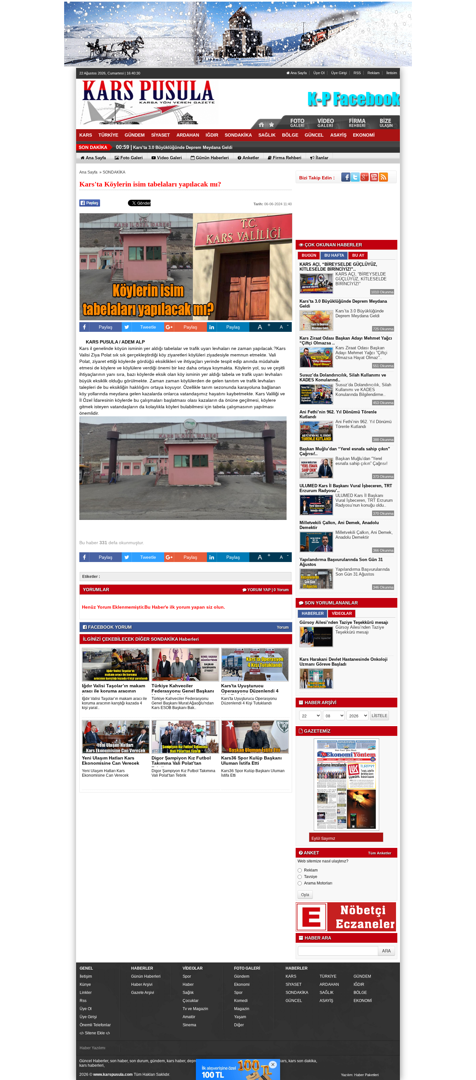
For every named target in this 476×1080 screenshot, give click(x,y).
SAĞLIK (327, 992)
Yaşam (240, 1017)
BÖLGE (360, 992)
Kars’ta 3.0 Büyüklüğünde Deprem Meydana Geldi (182, 147)
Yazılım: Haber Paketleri (360, 1075)
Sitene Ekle (95, 1033)
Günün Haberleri (146, 976)
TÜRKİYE (328, 976)
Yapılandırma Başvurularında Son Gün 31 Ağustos (362, 572)
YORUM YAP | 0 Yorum (267, 590)
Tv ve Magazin (195, 1009)
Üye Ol (318, 73)
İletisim (391, 73)
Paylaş (105, 327)
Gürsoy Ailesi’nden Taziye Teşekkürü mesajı (344, 622)
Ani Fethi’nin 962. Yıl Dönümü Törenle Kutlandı (363, 424)
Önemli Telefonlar (95, 1025)
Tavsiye (310, 876)
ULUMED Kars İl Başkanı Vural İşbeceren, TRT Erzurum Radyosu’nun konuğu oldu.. (364, 500)
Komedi (241, 1000)
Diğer (239, 1025)
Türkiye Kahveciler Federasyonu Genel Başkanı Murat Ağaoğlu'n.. (183, 691)
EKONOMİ (363, 1000)
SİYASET (293, 984)
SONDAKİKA (114, 172)
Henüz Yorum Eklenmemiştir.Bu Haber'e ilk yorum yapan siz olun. (153, 607)
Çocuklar (190, 1000)
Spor (187, 976)
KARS (291, 976)
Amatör (189, 1017)
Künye (85, 984)
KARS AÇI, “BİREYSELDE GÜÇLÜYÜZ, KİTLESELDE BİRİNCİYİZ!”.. (338, 267)
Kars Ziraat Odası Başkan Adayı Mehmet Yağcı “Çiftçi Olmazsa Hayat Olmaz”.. (361, 352)
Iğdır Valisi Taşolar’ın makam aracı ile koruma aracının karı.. (113, 691)
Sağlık (188, 992)
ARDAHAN (329, 984)
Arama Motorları (318, 883)
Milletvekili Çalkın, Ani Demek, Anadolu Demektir (364, 535)
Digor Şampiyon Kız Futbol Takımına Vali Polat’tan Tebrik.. (181, 763)
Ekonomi (242, 984)
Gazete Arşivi (142, 992)
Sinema (189, 1025)
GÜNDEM (362, 976)
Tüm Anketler (379, 853)
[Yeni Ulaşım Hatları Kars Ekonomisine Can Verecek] (117, 736)
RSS (357, 73)
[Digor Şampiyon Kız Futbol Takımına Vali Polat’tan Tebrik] (186, 736)
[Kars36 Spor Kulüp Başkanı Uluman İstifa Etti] (256, 736)
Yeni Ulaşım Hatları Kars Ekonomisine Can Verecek (110, 760)
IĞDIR (359, 984)
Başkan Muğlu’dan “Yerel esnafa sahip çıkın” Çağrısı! (361, 461)
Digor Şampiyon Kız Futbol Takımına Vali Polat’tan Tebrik (183, 773)
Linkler (86, 992)
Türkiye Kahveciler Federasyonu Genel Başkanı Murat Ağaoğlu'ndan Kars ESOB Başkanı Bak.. (183, 703)
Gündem (241, 976)
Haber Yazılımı (92, 1048)
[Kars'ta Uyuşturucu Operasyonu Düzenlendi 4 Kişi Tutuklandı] (256, 664)
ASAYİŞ (326, 1000)
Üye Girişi (339, 73)
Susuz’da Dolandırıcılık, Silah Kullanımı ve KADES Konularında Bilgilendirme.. (363, 389)
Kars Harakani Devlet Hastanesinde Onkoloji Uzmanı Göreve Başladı (344, 662)
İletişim (86, 976)
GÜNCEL (294, 1000)
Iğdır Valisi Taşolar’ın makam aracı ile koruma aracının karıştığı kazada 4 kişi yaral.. (114, 703)
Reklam (374, 73)
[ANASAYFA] (147, 101)
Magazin (241, 1009)
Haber (188, 984)
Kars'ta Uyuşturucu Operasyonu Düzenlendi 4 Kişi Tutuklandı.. (249, 691)
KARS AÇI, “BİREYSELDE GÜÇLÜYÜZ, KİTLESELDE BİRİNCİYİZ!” (361, 279)
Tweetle (148, 327)
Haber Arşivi (142, 984)
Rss (83, 1000)
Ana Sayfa (298, 73)
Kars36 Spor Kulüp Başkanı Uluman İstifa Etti (251, 760)
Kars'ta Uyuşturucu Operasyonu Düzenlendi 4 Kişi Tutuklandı (249, 700)
